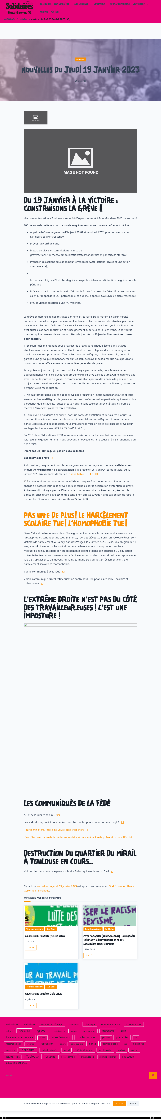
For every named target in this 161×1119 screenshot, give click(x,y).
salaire (63, 1044)
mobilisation (86, 1037)
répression (47, 1043)
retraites (30, 1043)
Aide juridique (81, 4)
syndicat (121, 1050)
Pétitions (55, 12)
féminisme (24, 1030)
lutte (123, 1030)
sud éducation (105, 1050)
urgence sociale (87, 1057)
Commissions (99, 4)
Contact (44, 12)
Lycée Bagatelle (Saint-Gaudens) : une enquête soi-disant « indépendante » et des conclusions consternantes (109, 940)
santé (92, 1043)
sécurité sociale (13, 1057)
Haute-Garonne (59, 1031)
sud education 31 (50, 1050)
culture (9, 1030)
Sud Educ (23, 19)
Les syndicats (139, 4)
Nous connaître (61, 4)
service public (110, 1043)
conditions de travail (110, 1024)
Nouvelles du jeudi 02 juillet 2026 (45, 936)
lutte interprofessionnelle (19, 1037)
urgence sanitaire (68, 1057)
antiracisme (29, 1024)
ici (52, 458)
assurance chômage (51, 1024)
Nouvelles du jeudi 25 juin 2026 (43, 994)
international (108, 1030)
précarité (122, 1037)
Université (50, 1057)
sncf (125, 1044)
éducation (128, 1056)
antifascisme (12, 1024)
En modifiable (75, 474)
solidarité (28, 1050)
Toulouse (32, 1056)
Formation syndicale (120, 4)
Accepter (119, 1103)
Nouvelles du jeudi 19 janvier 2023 (56, 886)
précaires (106, 1037)
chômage (90, 1024)
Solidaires (138, 1043)
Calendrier (45, 4)
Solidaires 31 (10, 19)
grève (41, 1030)
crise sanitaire (133, 1024)
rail (135, 1037)
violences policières (107, 1057)
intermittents (89, 1030)
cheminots (74, 1024)
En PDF (94, 474)
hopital (73, 1030)
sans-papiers (77, 1043)
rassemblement (13, 1043)
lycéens (42, 1037)
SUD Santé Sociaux (84, 1050)
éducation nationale (17, 1062)
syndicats (134, 1050)
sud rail (66, 1050)
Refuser (133, 1103)
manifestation (61, 1037)
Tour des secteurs (34, 929)
